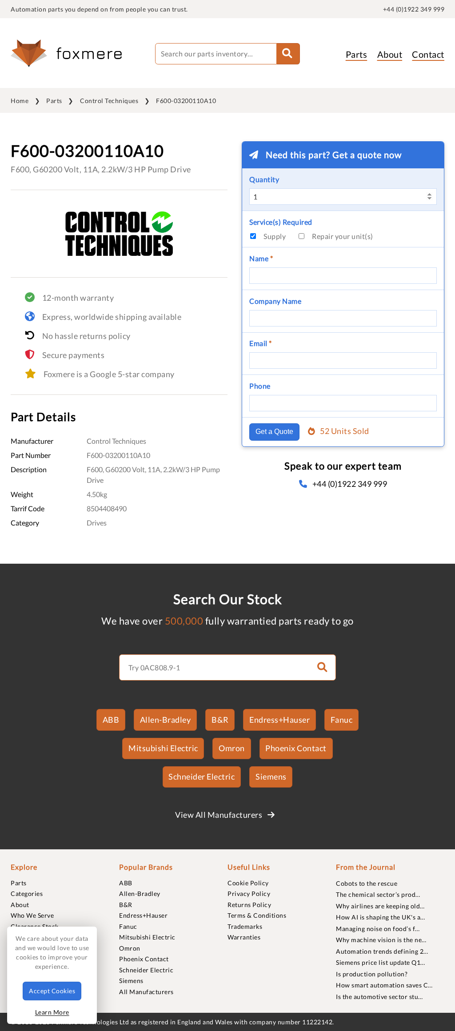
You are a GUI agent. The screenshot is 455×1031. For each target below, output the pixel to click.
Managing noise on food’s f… (378, 928)
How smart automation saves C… (384, 985)
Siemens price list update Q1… (380, 962)
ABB (111, 719)
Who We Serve (32, 915)
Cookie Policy (248, 883)
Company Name (275, 301)
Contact (428, 54)
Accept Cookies (52, 991)
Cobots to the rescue (366, 883)
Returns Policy (249, 904)
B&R (220, 719)
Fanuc (342, 719)
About (390, 54)
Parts (356, 54)
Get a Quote (274, 431)
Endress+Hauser (279, 719)
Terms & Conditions (257, 915)
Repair (342, 236)
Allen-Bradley (165, 719)
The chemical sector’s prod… (378, 894)
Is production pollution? (371, 974)
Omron (232, 748)
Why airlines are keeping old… (380, 906)
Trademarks (245, 926)
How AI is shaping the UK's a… (380, 917)
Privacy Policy (249, 893)
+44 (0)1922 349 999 (414, 9)
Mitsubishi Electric (163, 748)
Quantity (264, 179)
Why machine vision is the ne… (381, 939)
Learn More (52, 1012)
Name (261, 258)
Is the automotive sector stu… (379, 996)
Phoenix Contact (296, 748)
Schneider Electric (201, 776)
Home (19, 100)
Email (260, 343)
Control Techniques (109, 100)
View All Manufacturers (219, 815)
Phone (260, 386)
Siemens (271, 776)
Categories (27, 893)
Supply (274, 236)
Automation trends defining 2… (382, 951)
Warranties (244, 937)
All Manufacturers (146, 991)
